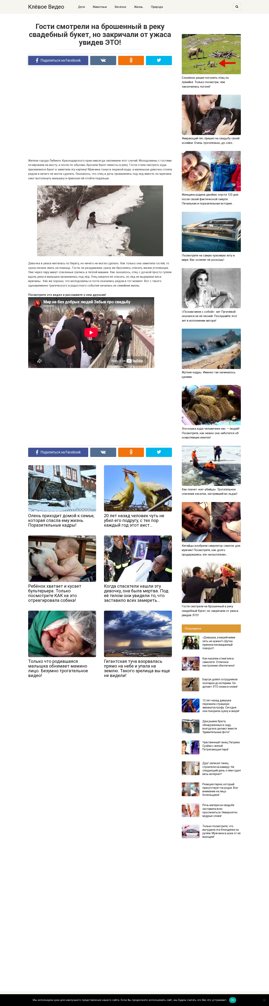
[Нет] (264, 1000)
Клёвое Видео (46, 7)
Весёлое (120, 7)
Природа (157, 7)
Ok (233, 999)
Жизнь (138, 7)
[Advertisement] (100, 112)
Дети (81, 7)
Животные (100, 7)
